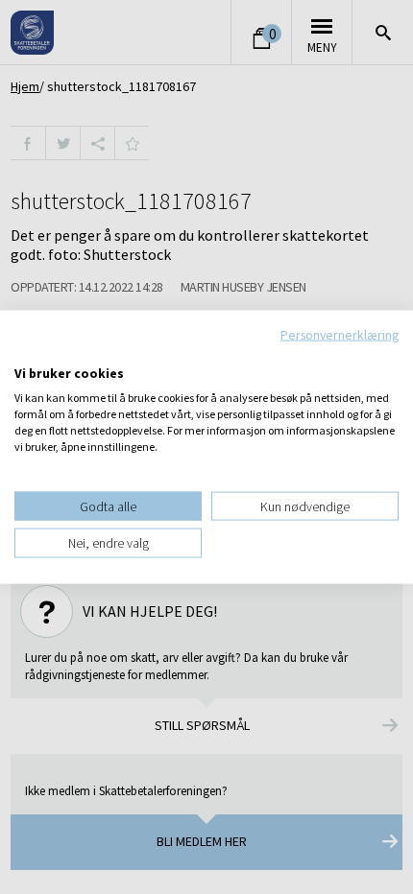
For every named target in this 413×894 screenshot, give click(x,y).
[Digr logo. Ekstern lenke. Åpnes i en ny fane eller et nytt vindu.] (27, 353)
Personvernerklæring (339, 334)
